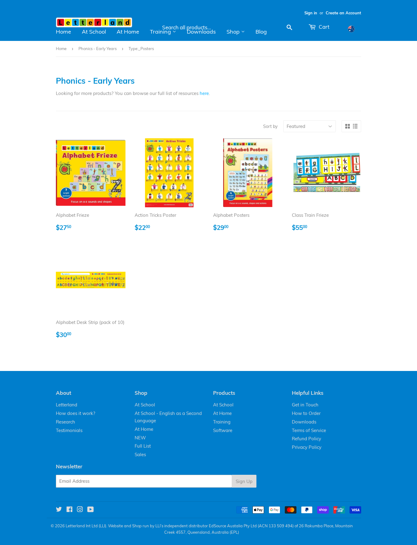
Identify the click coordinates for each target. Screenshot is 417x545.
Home (63, 31)
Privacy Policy (306, 447)
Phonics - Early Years (97, 48)
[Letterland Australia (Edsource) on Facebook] (69, 510)
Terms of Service (309, 430)
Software (222, 430)
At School (94, 31)
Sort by (270, 126)
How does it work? (75, 413)
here (204, 93)
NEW (140, 438)
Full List (143, 446)
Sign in (310, 12)
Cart (323, 27)
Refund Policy (306, 438)
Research (65, 422)
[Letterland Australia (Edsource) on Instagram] (80, 510)
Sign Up (244, 481)
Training (161, 31)
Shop (234, 31)
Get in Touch (305, 405)
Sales (140, 454)
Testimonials (69, 430)
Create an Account (343, 12)
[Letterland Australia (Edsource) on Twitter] (59, 510)
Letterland (66, 405)
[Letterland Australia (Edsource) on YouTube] (90, 510)
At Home (128, 31)
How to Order (306, 413)
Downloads (201, 31)
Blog (261, 31)
